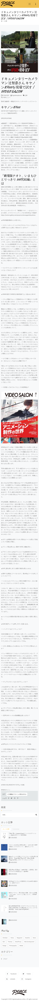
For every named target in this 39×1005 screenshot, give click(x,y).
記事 (5, 21)
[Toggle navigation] (29, 4)
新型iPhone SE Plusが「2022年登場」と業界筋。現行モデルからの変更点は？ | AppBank (23, 870)
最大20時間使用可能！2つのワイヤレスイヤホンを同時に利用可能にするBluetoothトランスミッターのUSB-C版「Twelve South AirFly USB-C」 (23, 907)
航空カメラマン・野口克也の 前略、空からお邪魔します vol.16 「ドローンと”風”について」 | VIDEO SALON (23, 894)
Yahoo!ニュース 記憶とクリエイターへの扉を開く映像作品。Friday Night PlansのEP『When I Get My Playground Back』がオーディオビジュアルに (23, 858)
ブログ (5, 959)
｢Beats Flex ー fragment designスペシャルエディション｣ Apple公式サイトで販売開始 (22, 834)
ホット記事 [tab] (6, 829)
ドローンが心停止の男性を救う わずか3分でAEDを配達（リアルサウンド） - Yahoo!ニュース (23, 845)
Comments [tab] (16, 829)
